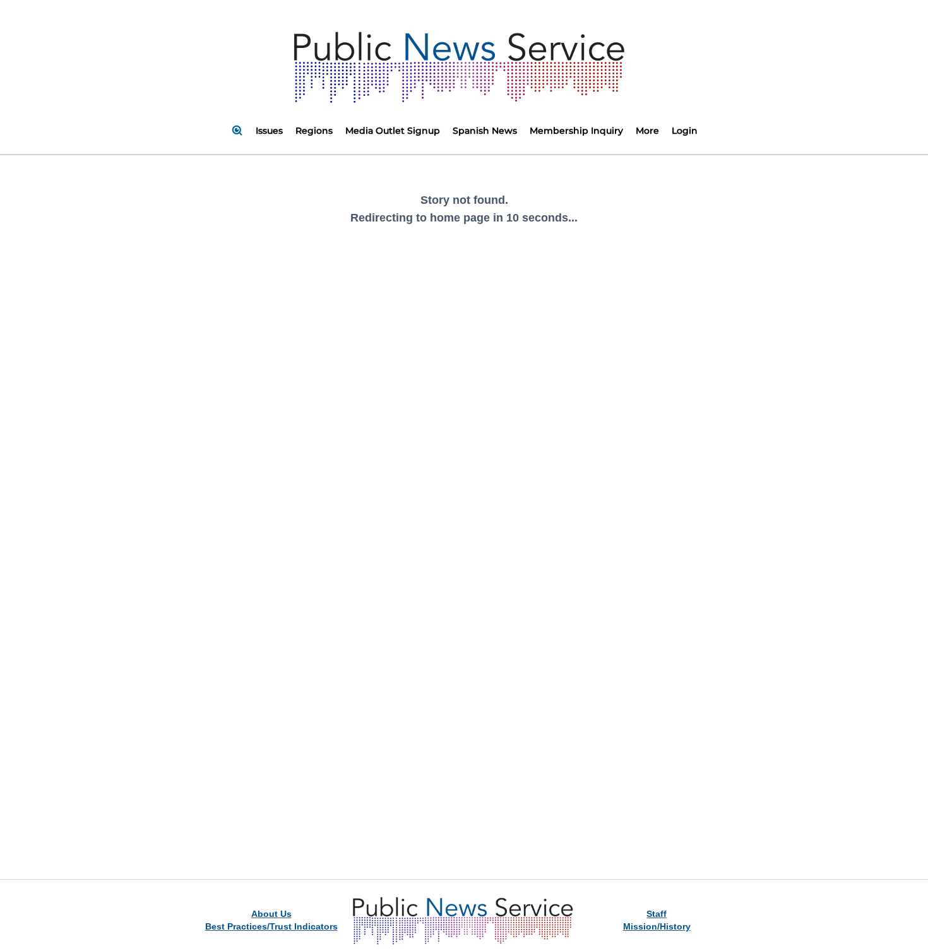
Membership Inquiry (576, 130)
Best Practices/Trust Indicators (271, 926)
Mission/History (657, 926)
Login (685, 130)
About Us (271, 914)
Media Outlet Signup (392, 130)
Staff (656, 914)
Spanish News (485, 130)
